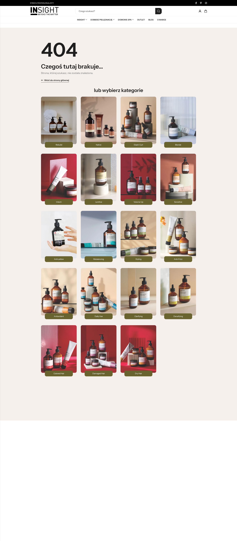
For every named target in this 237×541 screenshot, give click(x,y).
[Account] (199, 11)
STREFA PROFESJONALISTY (42, 3)
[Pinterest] (201, 3)
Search (158, 11)
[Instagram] (206, 3)
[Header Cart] (205, 11)
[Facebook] (196, 3)
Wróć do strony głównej (56, 80)
